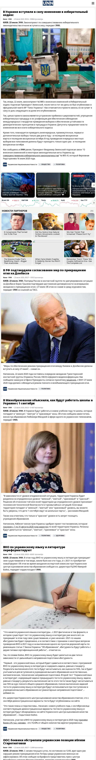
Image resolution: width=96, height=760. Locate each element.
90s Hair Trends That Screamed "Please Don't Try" (79, 233)
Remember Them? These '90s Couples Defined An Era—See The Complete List (79, 261)
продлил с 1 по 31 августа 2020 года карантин (25, 526)
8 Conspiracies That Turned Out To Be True (15, 233)
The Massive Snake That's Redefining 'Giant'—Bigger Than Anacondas (15, 261)
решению (71, 380)
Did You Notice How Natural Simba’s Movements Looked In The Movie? (47, 234)
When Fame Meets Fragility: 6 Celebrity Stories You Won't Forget (47, 261)
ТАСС (34, 289)
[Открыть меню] (92, 3)
